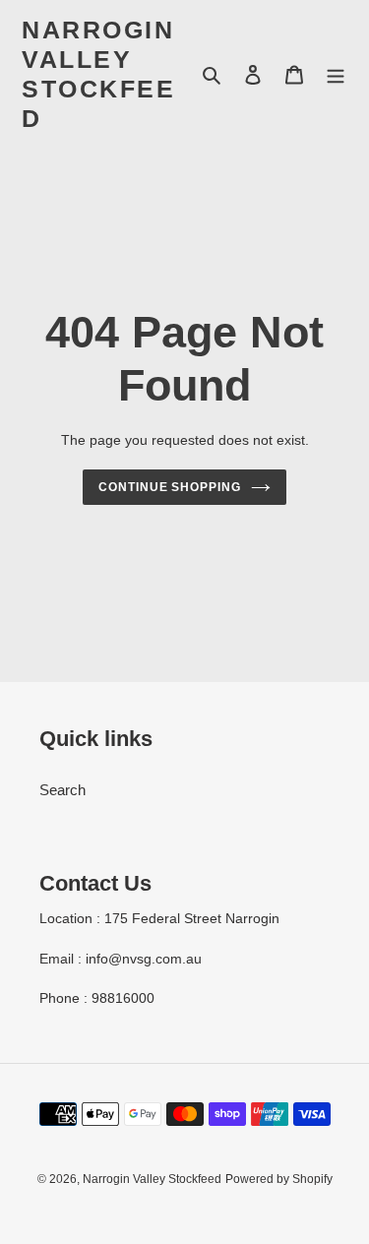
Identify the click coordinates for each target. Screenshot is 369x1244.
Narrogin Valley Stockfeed (98, 74)
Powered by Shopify (279, 1179)
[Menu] (335, 74)
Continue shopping (170, 487)
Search (62, 789)
